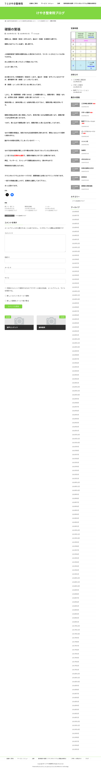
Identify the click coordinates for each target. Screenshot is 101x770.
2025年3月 (75, 279)
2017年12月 (76, 626)
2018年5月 (75, 606)
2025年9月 (75, 255)
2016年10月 (76, 681)
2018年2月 (75, 618)
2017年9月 (75, 638)
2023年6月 (75, 363)
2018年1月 (75, 622)
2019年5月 (75, 558)
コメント (9, 233)
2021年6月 (75, 458)
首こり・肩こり (9, 206)
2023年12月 (76, 339)
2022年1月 (75, 430)
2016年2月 (75, 713)
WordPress (42, 766)
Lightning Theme (50, 766)
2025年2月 (75, 283)
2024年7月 (75, 311)
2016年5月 (75, 701)
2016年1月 (75, 717)
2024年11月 (76, 295)
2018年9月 (75, 590)
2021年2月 (75, 474)
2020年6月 (75, 506)
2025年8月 (75, 259)
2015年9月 (75, 733)
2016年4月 (75, 705)
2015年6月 (75, 745)
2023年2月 (75, 379)
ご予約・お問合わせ (76, 758)
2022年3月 (75, 422)
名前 (7, 257)
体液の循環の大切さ (87, 168)
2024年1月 (75, 335)
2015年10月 (76, 729)
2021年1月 (75, 478)
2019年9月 (75, 542)
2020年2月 (75, 522)
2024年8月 (75, 307)
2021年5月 (75, 462)
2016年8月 (75, 689)
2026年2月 (75, 235)
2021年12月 (76, 434)
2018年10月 (76, 586)
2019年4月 (75, 562)
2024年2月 (75, 331)
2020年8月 (75, 498)
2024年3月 (75, 327)
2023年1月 (75, 383)
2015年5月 (75, 749)
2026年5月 (75, 223)
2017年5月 (75, 653)
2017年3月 (75, 661)
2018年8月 (75, 594)
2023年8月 (75, 355)
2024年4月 (75, 323)
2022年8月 (75, 403)
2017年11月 (76, 630)
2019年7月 (75, 550)
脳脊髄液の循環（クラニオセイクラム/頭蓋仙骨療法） (52, 758)
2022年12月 (76, 387)
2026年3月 (75, 231)
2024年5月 (75, 319)
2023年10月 (76, 347)
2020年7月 (75, 502)
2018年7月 (75, 598)
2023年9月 (75, 351)
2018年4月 (75, 610)
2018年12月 (76, 578)
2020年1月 (75, 526)
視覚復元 (84, 177)
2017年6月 (75, 650)
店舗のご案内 (10, 758)
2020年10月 (76, 490)
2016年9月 (75, 685)
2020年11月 (76, 486)
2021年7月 (75, 454)
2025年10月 (76, 251)
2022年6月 (75, 410)
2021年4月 (75, 466)
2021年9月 (75, 446)
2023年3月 (75, 375)
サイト (7, 278)
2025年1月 (75, 287)
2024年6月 (75, 315)
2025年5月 (75, 271)
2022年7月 (75, 406)
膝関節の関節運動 (86, 186)
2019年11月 (76, 534)
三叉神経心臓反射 (79, 80)
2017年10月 (76, 634)
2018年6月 (75, 602)
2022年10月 (76, 395)
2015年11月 (76, 725)
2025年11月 (76, 247)
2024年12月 (76, 291)
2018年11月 (76, 582)
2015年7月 (75, 741)
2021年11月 (76, 438)
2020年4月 (75, 514)
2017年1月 (75, 669)
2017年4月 (75, 658)
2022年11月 (76, 391)
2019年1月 (75, 574)
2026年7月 (75, 215)
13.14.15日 (84, 141)
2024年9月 (75, 303)
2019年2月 (75, 570)
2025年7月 (75, 263)
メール (8, 267)
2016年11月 (76, 677)
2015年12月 (76, 721)
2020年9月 (75, 494)
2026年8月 (75, 211)
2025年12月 (76, 243)
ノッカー (47, 206)
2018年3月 (75, 614)
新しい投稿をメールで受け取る (18, 301)
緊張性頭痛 (28, 206)
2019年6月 (75, 554)
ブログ (87, 758)
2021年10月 (76, 442)
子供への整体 (78, 85)
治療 (33, 758)
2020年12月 (76, 482)
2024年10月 (76, 299)
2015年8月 (75, 737)
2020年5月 (75, 510)
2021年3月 (75, 470)
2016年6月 (75, 697)
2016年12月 (76, 673)
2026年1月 (75, 239)
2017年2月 (75, 665)
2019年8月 (75, 546)
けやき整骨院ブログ (20, 215)
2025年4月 (75, 275)
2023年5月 (75, 367)
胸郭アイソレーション (81, 90)
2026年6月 (75, 219)
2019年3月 (75, 566)
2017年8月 (75, 642)
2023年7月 (75, 359)
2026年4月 (75, 227)
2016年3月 (75, 709)
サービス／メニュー (22, 758)
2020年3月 (75, 518)
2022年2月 (75, 426)
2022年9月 (75, 399)
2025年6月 (75, 267)
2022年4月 (75, 418)
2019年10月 (76, 538)
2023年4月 (75, 371)
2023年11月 (76, 343)
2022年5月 (75, 415)
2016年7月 (75, 693)
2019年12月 (76, 530)
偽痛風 (83, 150)
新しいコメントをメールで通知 (18, 296)
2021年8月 (75, 450)
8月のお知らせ (85, 159)
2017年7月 (75, 646)
